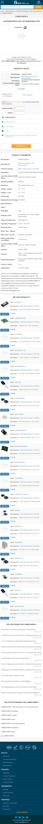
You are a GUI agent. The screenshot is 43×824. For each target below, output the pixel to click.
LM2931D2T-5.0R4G (21, 494)
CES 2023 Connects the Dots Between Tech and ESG (19, 629)
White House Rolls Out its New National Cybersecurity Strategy (21, 647)
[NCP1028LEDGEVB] (4, 449)
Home (2, 11)
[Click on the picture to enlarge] (21, 36)
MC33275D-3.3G (20, 350)
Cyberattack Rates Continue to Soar (13, 675)
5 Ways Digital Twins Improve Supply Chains (16, 658)
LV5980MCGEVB (20, 318)
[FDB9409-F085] (4, 401)
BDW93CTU (18, 526)
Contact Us (7, 809)
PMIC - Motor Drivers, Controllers (28, 169)
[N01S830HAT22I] (4, 369)
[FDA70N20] (4, 577)
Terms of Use (7, 779)
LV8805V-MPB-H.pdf (26, 185)
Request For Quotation (15, 102)
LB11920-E (18, 302)
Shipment (6, 773)
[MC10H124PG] (4, 609)
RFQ (5, 314)
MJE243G (18, 590)
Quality (5, 789)
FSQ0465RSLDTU (20, 430)
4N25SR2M (18, 542)
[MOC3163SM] (4, 417)
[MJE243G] (4, 593)
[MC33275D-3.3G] (4, 353)
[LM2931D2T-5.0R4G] (4, 497)
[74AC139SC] (4, 481)
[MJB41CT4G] (4, 561)
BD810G (17, 510)
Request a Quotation (10, 803)
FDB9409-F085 (19, 398)
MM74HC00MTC (20, 462)
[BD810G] (4, 513)
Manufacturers (10, 11)
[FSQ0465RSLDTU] (4, 433)
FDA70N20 (18, 574)
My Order (6, 806)
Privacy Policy (8, 782)
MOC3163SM (19, 414)
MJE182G (18, 382)
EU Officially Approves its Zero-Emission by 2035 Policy (19, 687)
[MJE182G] (4, 385)
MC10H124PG (19, 606)
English (38, 3)
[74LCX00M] (4, 337)
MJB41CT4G (19, 558)
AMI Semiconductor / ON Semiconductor (29, 11)
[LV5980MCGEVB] (4, 321)
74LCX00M (18, 334)
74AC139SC (18, 478)
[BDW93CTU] (4, 529)
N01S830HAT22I (20, 366)
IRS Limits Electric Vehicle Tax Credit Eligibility (16, 681)
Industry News (8, 792)
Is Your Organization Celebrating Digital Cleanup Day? (19, 641)
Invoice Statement (9, 776)
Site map (6, 795)
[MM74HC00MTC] (4, 465)
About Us (6, 756)
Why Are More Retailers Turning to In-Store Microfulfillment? (21, 693)
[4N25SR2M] (4, 545)
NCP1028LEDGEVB (21, 446)
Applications (7, 765)
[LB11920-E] (4, 305)
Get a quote (27, 95)
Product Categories (9, 759)
